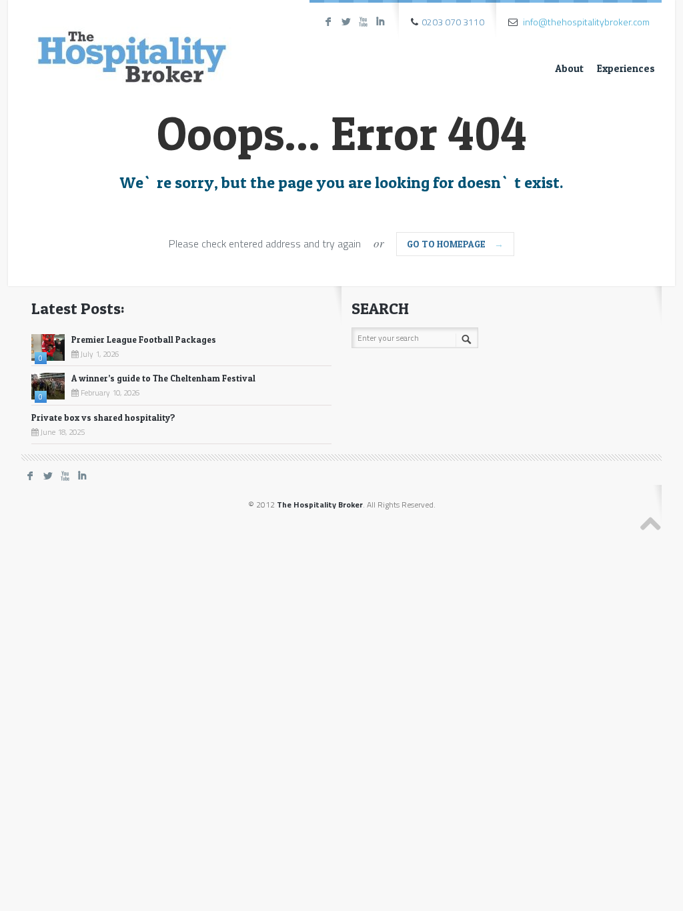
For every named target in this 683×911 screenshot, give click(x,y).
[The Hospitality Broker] (131, 45)
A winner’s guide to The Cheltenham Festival (163, 378)
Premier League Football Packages (143, 339)
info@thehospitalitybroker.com (586, 22)
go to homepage (455, 243)
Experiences (626, 68)
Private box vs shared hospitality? (103, 417)
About (569, 68)
